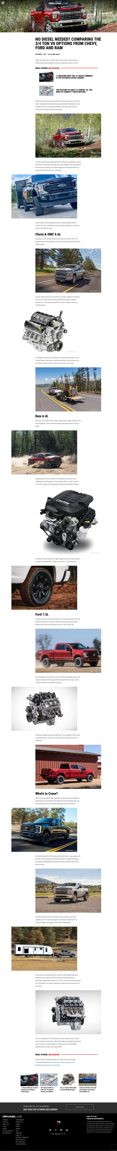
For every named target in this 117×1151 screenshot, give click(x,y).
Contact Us (19, 1122)
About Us (18, 1135)
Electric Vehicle (8, 1131)
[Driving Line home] (58, 4)
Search (18, 1124)
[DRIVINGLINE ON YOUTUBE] (67, 1130)
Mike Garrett (56, 54)
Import (5, 1128)
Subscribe (79, 1107)
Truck (4, 1126)
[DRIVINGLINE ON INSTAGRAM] (61, 1130)
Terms (18, 1126)
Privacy (18, 1128)
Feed (17, 1131)
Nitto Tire (57, 1134)
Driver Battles (20, 1139)
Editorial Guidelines (22, 1137)
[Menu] (3, 3)
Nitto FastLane (20, 1142)
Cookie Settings (21, 1144)
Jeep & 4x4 (6, 1124)
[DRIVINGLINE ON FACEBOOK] (55, 1130)
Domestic (5, 1120)
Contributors (20, 1120)
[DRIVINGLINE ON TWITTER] (50, 1130)
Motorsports (7, 1133)
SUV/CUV (5, 1122)
